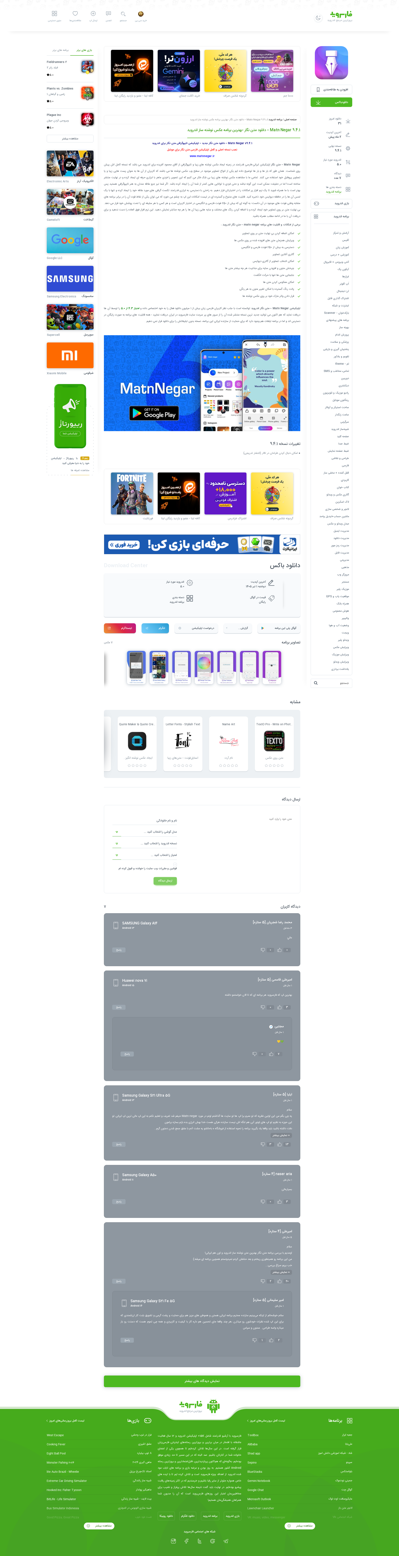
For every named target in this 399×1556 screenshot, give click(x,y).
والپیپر (345, 618)
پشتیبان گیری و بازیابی (336, 349)
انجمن (108, 21)
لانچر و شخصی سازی (337, 509)
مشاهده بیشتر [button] (70, 138)
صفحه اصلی (290, 120)
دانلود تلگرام (187, 1516)
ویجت (345, 632)
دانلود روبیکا (166, 1516)
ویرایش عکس (341, 647)
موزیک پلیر (343, 589)
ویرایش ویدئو (341, 661)
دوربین (345, 378)
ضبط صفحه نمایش (338, 451)
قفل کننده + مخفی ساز (336, 472)
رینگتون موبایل (340, 400)
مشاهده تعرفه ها (80, 470)
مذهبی (345, 567)
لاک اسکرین (342, 501)
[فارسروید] (199, 1407)
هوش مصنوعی (341, 611)
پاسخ (119, 950)
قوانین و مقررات (168, 868)
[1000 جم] (272, 71)
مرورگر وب (343, 574)
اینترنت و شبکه (340, 305)
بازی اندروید (232, 1516)
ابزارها (345, 276)
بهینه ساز (344, 327)
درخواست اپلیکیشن (203, 628)
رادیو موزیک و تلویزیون (336, 392)
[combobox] (144, 832)
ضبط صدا (343, 443)
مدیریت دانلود (341, 538)
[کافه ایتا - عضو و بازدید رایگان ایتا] (132, 71)
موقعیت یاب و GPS (337, 596)
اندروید (146, 164)
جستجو (123, 21)
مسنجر (345, 581)
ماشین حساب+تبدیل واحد (334, 516)
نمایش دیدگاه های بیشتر (202, 1381)
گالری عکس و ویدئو (337, 494)
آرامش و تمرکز (341, 233)
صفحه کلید (343, 436)
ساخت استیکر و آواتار (337, 407)
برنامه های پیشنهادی (337, 320)
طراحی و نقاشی (340, 458)
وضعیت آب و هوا (339, 625)
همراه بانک (342, 603)
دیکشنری (344, 385)
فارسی (345, 465)
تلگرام (162, 628)
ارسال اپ (93, 21)
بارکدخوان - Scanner (336, 312)
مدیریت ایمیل (341, 531)
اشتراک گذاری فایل (338, 298)
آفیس (345, 240)
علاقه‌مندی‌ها (75, 21)
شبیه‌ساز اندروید (340, 429)
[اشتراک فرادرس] (225, 493)
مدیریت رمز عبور (340, 545)
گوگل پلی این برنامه (285, 628)
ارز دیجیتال (343, 291)
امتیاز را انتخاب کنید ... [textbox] (164, 855)
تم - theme (342, 363)
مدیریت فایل (342, 552)
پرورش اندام (342, 334)
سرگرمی (344, 422)
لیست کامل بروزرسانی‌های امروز (267, 1421)
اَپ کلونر (344, 283)
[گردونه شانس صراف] (225, 71)
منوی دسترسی (54, 21)
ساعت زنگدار (342, 414)
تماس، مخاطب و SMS (336, 371)
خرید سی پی (141, 21)
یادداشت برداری (340, 669)
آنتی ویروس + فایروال (336, 262)
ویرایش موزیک (340, 654)
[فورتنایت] (132, 493)
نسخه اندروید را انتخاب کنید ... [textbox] (159, 843)
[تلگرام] (225, 1541)
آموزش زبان (342, 247)
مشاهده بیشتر (304, 1526)
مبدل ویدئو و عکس (338, 523)
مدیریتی (344, 560)
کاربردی (345, 480)
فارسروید (183, 315)
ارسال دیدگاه (165, 881)
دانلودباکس (341, 102)
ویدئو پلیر (343, 640)
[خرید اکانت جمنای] (179, 71)
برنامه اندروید (333, 191)
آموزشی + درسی (339, 254)
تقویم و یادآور (341, 356)
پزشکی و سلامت (339, 342)
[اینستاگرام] (173, 1541)
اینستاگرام (126, 628)
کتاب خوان (343, 487)
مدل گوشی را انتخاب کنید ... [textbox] (160, 832)
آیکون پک (343, 269)
